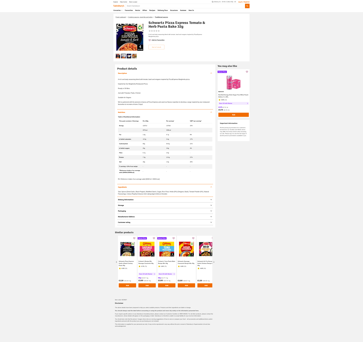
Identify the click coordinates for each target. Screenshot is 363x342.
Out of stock (156, 47)
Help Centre (123, 2)
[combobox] (185, 6)
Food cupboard (121, 17)
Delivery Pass (163, 10)
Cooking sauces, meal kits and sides (140, 17)
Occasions (174, 10)
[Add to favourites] (134, 238)
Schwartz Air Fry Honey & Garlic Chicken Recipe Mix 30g (205, 263)
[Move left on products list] (116, 262)
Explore (115, 2)
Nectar (137, 10)
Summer (183, 10)
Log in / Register (244, 2)
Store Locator (133, 2)
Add (127, 285)
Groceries (117, 10)
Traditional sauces (161, 17)
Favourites (129, 10)
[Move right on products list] (213, 262)
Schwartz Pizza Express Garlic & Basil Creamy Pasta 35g (126, 263)
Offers (144, 10)
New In (191, 10)
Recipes (152, 10)
